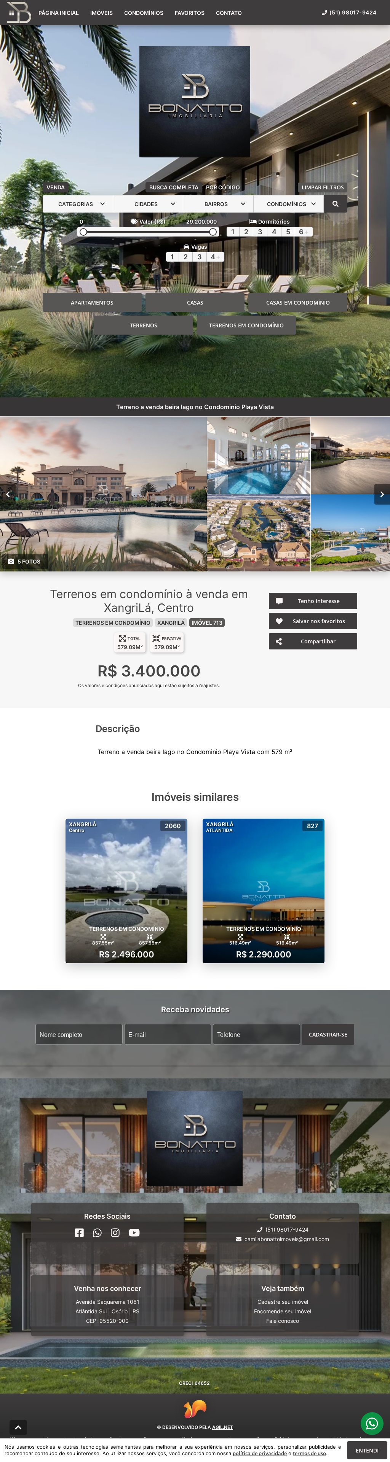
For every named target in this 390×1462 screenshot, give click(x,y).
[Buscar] (335, 204)
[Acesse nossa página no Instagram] (115, 1233)
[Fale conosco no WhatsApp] (97, 1233)
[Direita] (382, 494)
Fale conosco (282, 1321)
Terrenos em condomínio (246, 325)
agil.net (222, 1427)
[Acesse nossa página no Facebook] (79, 1233)
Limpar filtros (323, 187)
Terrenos (143, 325)
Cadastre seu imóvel (282, 1301)
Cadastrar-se (328, 1034)
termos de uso (309, 1453)
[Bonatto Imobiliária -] (194, 102)
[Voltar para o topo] (18, 1427)
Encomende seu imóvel (282, 1311)
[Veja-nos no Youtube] (134, 1233)
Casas (195, 302)
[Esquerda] (8, 494)
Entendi (367, 1450)
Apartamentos (92, 302)
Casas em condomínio (298, 302)
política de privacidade (260, 1453)
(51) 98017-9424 (353, 12)
